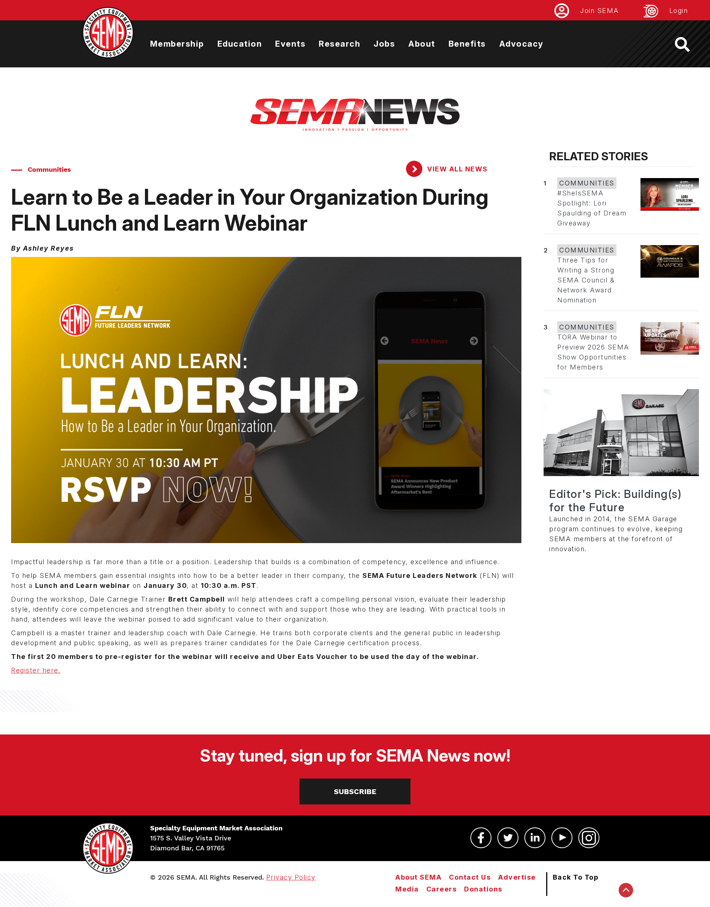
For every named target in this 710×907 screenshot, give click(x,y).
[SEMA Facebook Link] (480, 837)
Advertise (517, 877)
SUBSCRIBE (355, 791)
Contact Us (470, 877)
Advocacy (521, 43)
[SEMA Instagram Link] (588, 837)
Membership (177, 43)
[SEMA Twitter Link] (507, 837)
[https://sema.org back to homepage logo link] (689, 44)
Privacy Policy (291, 877)
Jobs (384, 43)
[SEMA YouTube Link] (561, 837)
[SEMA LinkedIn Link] (534, 837)
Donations (483, 889)
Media (407, 889)
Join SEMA (599, 10)
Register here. (35, 670)
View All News (456, 169)
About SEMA (418, 877)
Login (678, 10)
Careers (441, 889)
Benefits (467, 43)
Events (290, 43)
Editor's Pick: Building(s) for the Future (615, 500)
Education (239, 43)
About (421, 43)
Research (339, 43)
